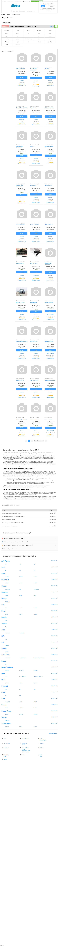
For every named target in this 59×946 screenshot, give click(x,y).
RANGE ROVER (22, 658)
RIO (6, 639)
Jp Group (41, 743)
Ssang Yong (6, 711)
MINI (6, 676)
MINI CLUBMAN (22, 676)
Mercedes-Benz (25, 747)
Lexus (3, 661)
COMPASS (7, 633)
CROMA (35, 608)
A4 (34, 570)
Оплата (4, 1)
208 (34, 689)
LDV (3, 642)
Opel (3, 680)
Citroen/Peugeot (25, 738)
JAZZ (6, 620)
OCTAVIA (21, 708)
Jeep (3, 630)
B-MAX (6, 614)
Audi (3, 567)
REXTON (21, 714)
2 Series (21, 576)
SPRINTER (7, 601)
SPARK (35, 583)
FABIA (6, 708)
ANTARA (7, 683)
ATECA (35, 701)
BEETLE (7, 726)
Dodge (3, 598)
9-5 (20, 695)
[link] (3, 14)
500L (6, 608)
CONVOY (7, 645)
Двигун (8, 14)
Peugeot (4, 686)
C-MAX (20, 614)
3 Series (35, 576)
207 (20, 689)
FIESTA (35, 614)
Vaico (41, 756)
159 (34, 564)
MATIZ (20, 583)
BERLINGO (7, 589)
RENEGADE (22, 633)
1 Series (6, 576)
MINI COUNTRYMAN (38, 676)
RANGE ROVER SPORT (39, 658)
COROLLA (7, 720)
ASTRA (21, 683)
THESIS (6, 651)
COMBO (35, 683)
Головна (3, 14)
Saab (3, 692)
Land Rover (5, 655)
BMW (3, 573)
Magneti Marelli (25, 751)
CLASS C (36, 670)
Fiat (2, 605)
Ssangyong (6, 755)
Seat (3, 698)
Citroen (4, 586)
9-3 (5, 695)
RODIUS (35, 714)
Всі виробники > (53, 733)
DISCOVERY (7, 658)
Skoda (3, 705)
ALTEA (20, 701)
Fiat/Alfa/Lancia (43, 740)
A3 (20, 570)
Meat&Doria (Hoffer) (26, 750)
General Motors (7, 743)
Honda (3, 617)
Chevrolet (5, 580)
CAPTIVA (7, 583)
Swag (5, 756)
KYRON (6, 714)
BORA (20, 726)
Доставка (9, 1)
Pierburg (41, 747)
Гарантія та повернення (17, 1)
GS (5, 664)
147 (6, 564)
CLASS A (7, 670)
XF (5, 626)
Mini (3, 673)
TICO (35, 595)
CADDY (35, 726)
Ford (3, 611)
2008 (6, 689)
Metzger (23, 749)
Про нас (24, 1)
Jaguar (4, 623)
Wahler (5, 759)
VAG (41, 755)
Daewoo (4, 592)
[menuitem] (52, 1)
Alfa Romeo (5, 561)
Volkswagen (6, 723)
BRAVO (21, 608)
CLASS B (21, 670)
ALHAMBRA (7, 701)
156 (20, 564)
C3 (20, 589)
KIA (2, 636)
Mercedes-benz (7, 667)
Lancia (3, 648)
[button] (29, 538)
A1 (5, 570)
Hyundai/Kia (24, 743)
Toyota (4, 717)
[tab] (29, 538)
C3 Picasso (36, 589)
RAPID (35, 708)
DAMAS (6, 595)
